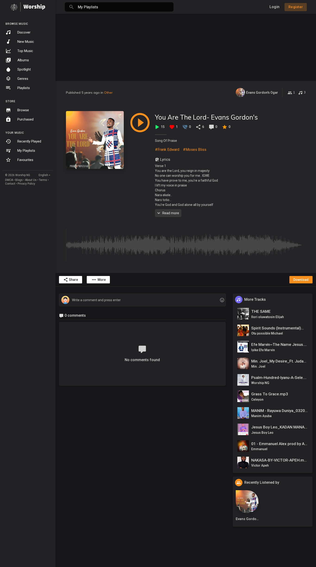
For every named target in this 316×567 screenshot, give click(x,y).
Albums (23, 60)
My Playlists (26, 151)
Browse (23, 110)
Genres (22, 79)
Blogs (19, 180)
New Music (25, 42)
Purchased (25, 119)
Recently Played (29, 141)
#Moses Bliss (194, 149)
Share (73, 280)
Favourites (25, 160)
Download (301, 280)
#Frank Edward (167, 149)
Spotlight (24, 69)
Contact (10, 183)
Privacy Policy (26, 183)
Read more (170, 213)
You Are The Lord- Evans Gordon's (206, 117)
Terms (43, 180)
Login (274, 7)
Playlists (23, 88)
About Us (31, 180)
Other (108, 92)
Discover (24, 32)
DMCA (9, 180)
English (43, 175)
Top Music (25, 51)
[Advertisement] (186, 46)
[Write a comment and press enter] (142, 300)
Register (295, 7)
